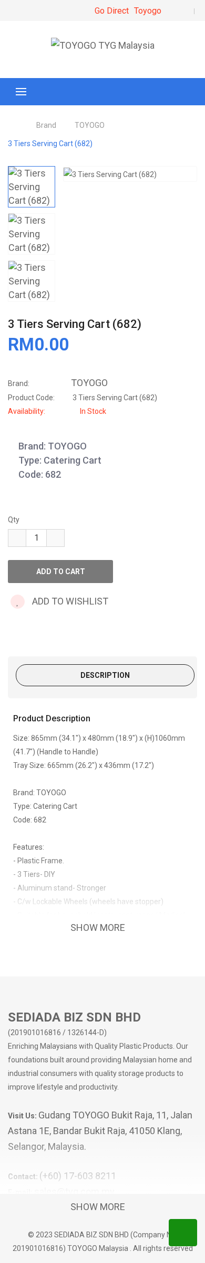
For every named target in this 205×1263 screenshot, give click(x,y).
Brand (46, 125)
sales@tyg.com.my (74, 1191)
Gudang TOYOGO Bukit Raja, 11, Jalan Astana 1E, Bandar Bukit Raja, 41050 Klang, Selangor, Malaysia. (100, 1131)
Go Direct (112, 11)
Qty (13, 519)
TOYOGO (90, 125)
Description (105, 675)
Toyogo (147, 11)
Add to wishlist (69, 601)
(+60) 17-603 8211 (77, 1175)
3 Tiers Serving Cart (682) (50, 143)
